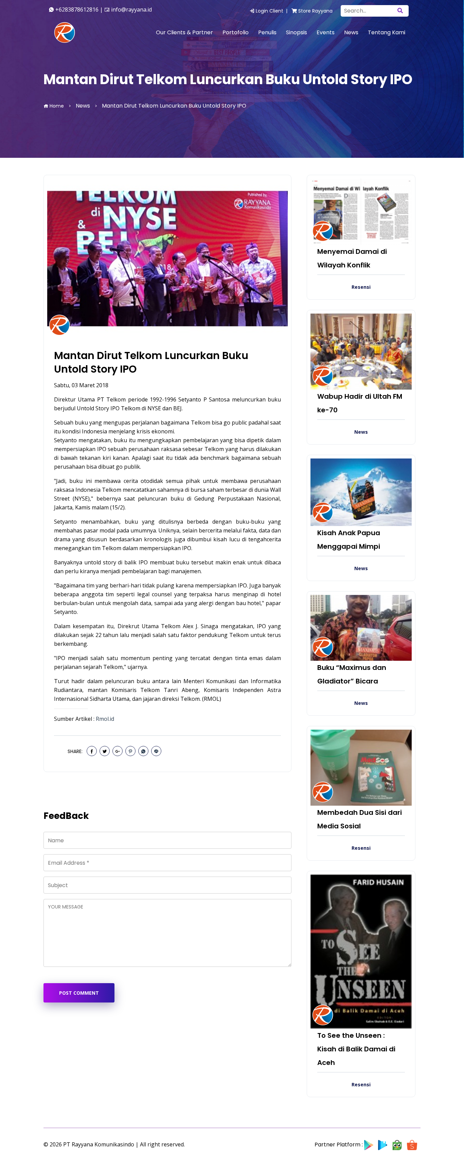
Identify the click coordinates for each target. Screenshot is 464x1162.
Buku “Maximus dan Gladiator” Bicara (351, 674)
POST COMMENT (79, 993)
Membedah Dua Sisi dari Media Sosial (359, 819)
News (351, 32)
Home (56, 105)
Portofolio (235, 32)
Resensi (361, 287)
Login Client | (272, 10)
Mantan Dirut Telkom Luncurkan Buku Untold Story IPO (151, 362)
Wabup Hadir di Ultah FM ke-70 (359, 403)
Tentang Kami (386, 32)
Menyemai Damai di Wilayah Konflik (352, 258)
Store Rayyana (315, 10)
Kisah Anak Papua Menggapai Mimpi (348, 539)
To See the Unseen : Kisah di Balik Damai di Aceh (356, 1049)
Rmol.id (105, 719)
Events (326, 32)
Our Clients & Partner (184, 32)
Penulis (267, 32)
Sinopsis (296, 32)
